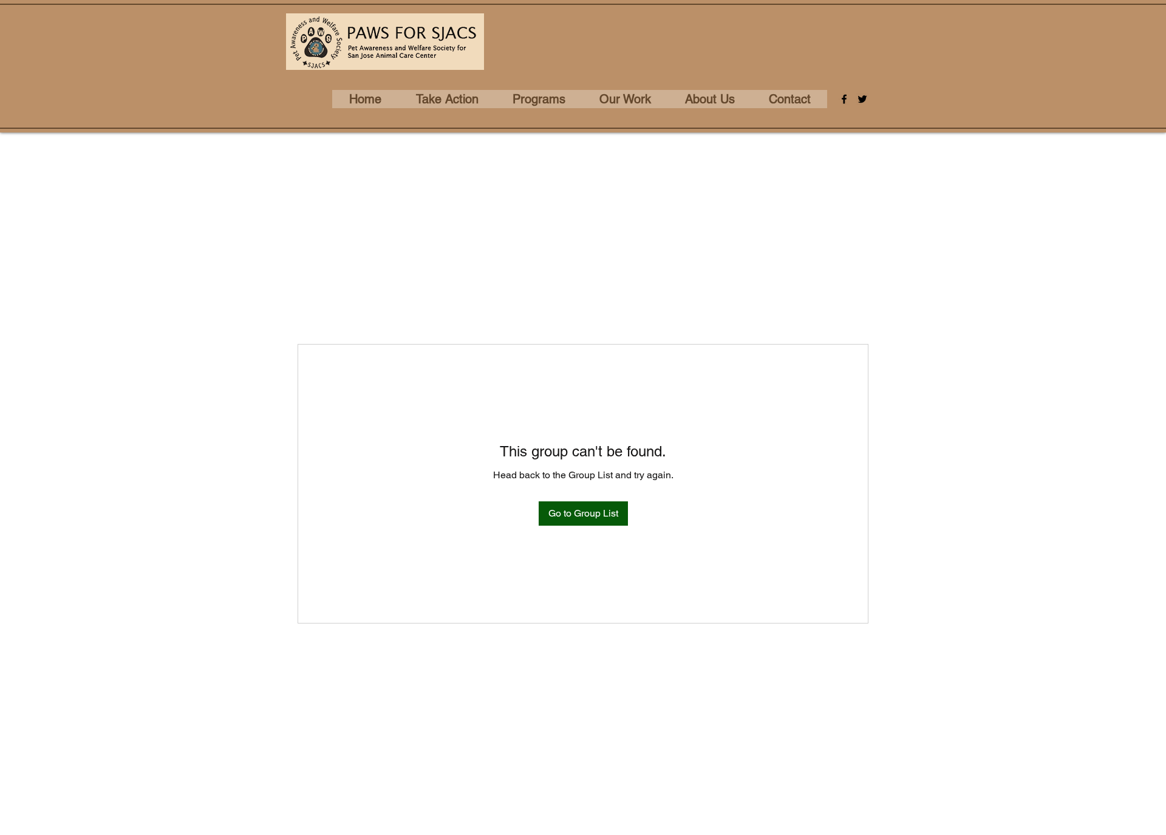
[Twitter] (862, 99)
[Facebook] (844, 99)
